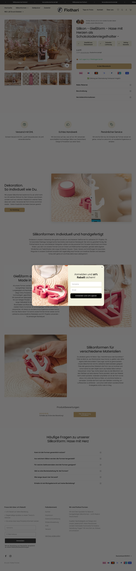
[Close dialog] (102, 267)
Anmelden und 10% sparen (86, 296)
